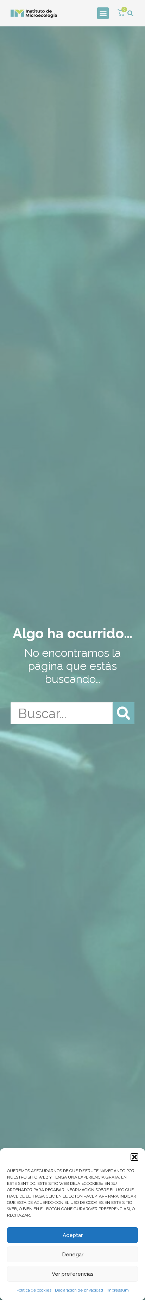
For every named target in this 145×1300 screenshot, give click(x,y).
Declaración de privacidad (79, 1290)
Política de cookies (34, 1290)
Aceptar (73, 1235)
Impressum (118, 1290)
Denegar (72, 1254)
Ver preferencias (73, 1274)
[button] (134, 1157)
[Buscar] (123, 713)
